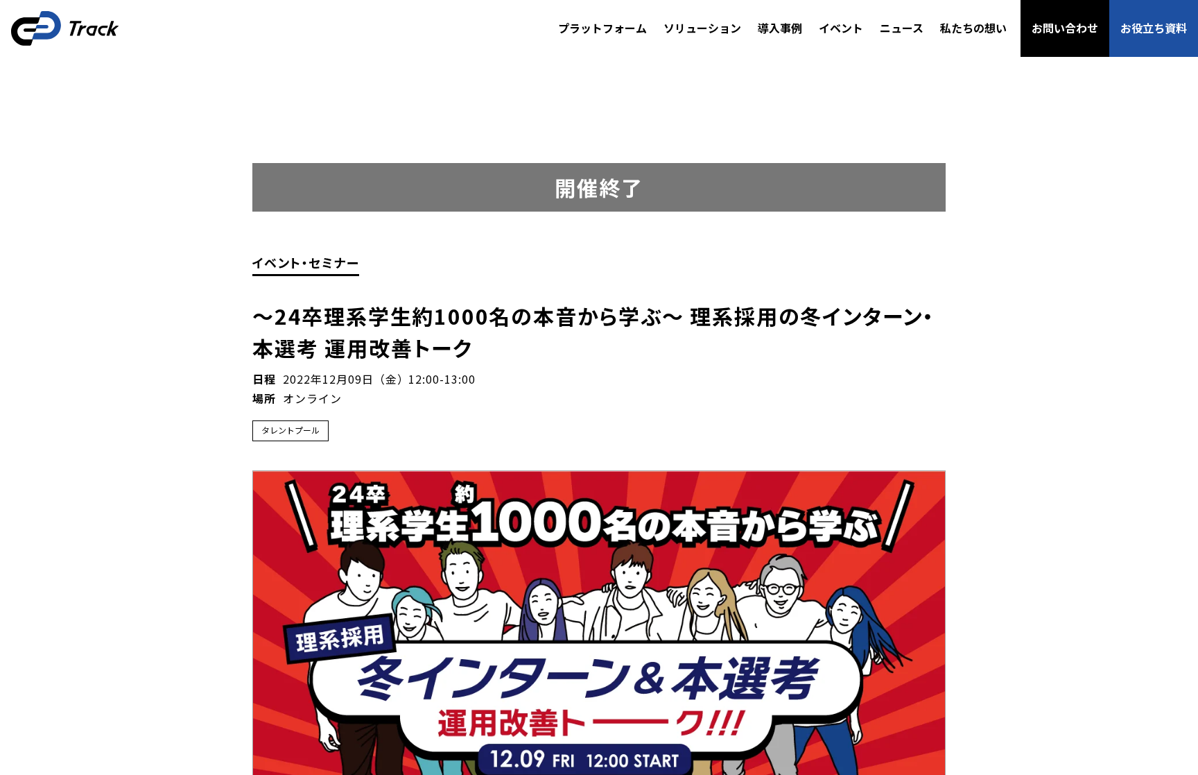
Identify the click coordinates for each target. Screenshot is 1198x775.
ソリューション (702, 27)
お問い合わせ (1065, 27)
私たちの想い (973, 27)
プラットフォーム (602, 27)
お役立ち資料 (1153, 27)
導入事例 (780, 27)
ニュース (901, 27)
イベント (841, 27)
